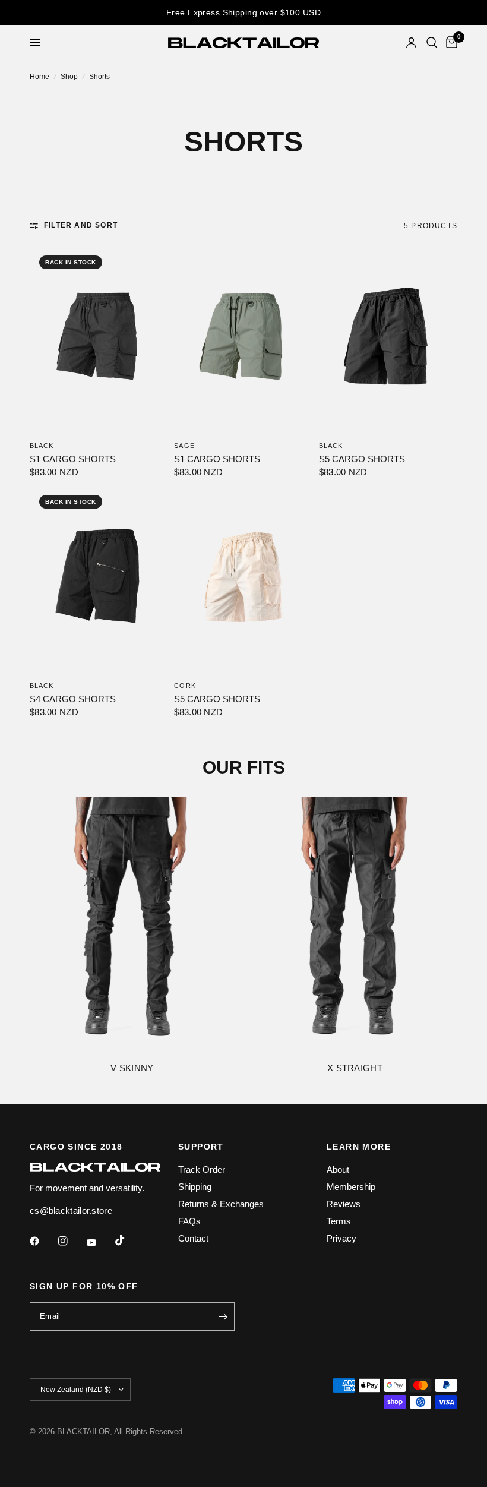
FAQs (189, 1221)
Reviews (343, 1204)
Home (39, 77)
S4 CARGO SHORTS (73, 699)
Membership (351, 1187)
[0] (449, 43)
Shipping (194, 1187)
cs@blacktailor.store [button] (71, 1210)
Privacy (341, 1238)
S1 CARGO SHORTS (73, 459)
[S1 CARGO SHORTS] (99, 338)
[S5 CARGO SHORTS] (388, 338)
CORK (184, 685)
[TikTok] (128, 1240)
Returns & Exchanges (221, 1204)
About (338, 1169)
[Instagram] (71, 1241)
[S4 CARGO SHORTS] (99, 577)
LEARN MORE (359, 1146)
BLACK (42, 445)
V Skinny (131, 1068)
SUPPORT (201, 1146)
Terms (339, 1221)
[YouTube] (100, 1242)
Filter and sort (81, 225)
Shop (69, 77)
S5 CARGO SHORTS (362, 459)
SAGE (184, 445)
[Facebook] (43, 1241)
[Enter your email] (223, 1316)
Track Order (201, 1169)
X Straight (354, 1068)
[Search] (432, 43)
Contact (193, 1238)
